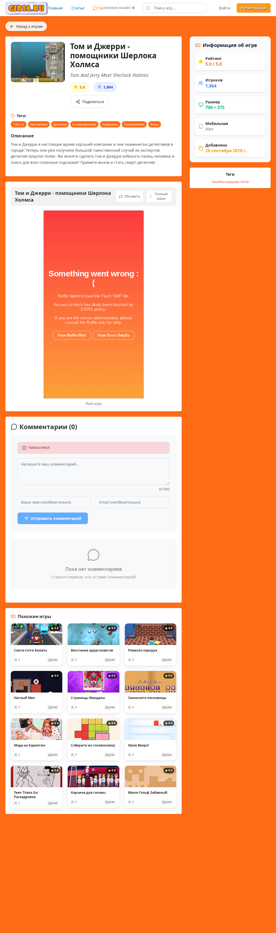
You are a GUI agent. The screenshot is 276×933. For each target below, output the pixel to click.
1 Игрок (18, 124)
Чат (101, 8)
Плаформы (110, 124)
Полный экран (161, 196)
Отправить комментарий (55, 518)
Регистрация (253, 8)
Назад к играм (29, 26)
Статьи (77, 8)
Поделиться (93, 101)
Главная (55, 8)
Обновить (132, 196)
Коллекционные (84, 124)
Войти (224, 8)
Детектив (60, 124)
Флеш (154, 124)
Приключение (134, 124)
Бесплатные (38, 124)
